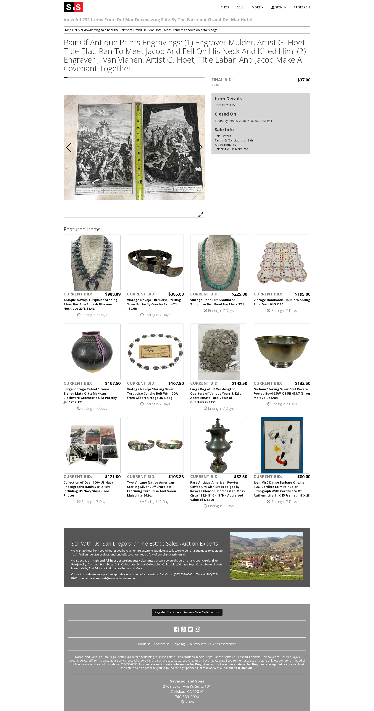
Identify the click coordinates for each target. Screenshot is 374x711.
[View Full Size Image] (200, 214)
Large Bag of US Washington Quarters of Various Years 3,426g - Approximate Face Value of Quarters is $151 (217, 395)
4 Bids (215, 84)
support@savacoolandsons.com (116, 578)
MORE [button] (256, 7)
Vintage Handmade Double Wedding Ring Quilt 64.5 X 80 (282, 302)
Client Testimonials (223, 644)
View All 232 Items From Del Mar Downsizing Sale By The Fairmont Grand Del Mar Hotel (158, 19)
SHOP (225, 7)
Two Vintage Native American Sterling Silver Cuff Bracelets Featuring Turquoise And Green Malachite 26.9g (151, 488)
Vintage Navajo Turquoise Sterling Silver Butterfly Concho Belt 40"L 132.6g (154, 304)
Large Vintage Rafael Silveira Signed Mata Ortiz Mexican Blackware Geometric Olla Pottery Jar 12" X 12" (90, 395)
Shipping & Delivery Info (231, 149)
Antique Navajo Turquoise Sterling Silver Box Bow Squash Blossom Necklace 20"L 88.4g (91, 304)
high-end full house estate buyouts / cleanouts (123, 560)
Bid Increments (225, 145)
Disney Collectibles (149, 564)
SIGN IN (280, 7)
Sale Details (223, 136)
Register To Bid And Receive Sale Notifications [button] (187, 612)
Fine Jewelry (78, 564)
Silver (215, 560)
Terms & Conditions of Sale (234, 140)
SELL (240, 7)
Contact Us (161, 644)
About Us (143, 644)
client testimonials (174, 554)
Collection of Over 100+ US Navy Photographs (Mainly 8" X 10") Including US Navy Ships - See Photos (88, 488)
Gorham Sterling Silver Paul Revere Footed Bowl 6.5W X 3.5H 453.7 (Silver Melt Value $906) (282, 393)
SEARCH (303, 7)
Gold (207, 560)
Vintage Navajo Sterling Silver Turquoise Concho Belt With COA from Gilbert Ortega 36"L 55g (152, 393)
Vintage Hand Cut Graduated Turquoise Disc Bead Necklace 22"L (217, 302)
